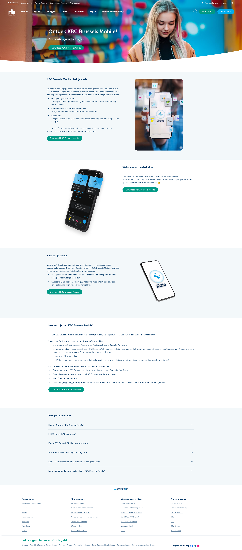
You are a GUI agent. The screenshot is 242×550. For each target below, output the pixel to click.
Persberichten (51, 545)
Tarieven (62, 545)
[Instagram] (198, 545)
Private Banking (41, 3)
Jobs (94, 545)
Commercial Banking (58, 3)
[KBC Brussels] (12, 11)
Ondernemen (26, 3)
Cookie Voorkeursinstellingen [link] (143, 545)
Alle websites (75, 3)
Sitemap (25, 545)
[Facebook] (191, 545)
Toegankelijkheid (123, 545)
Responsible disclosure (106, 545)
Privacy (70, 545)
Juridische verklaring (82, 545)
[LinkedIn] (194, 545)
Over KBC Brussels (37, 545)
